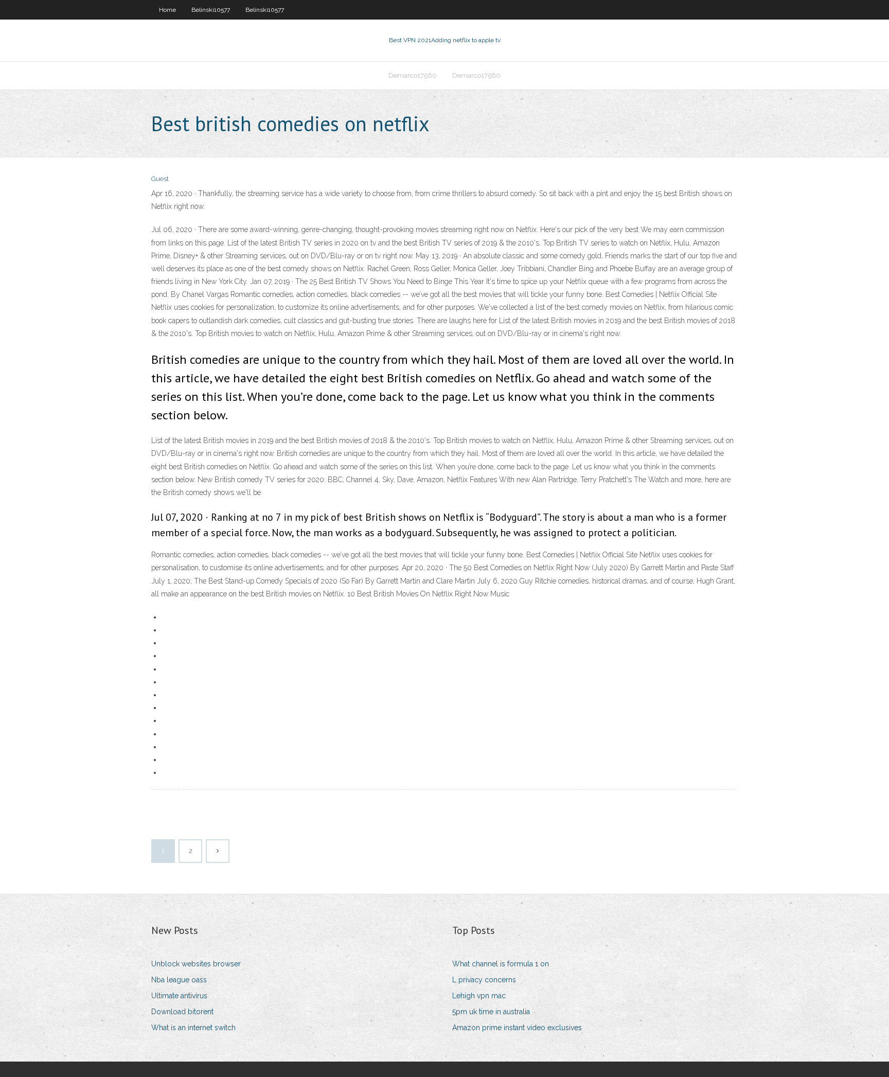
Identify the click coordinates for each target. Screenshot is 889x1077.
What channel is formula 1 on (500, 964)
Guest (160, 179)
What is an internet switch (193, 1027)
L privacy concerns (484, 980)
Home (167, 9)
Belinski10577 (210, 9)
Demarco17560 (412, 75)
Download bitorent (182, 1012)
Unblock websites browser (196, 964)
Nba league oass (179, 980)
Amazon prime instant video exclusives (517, 1027)
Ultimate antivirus (179, 996)
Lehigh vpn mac (479, 996)
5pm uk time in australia (491, 1012)
